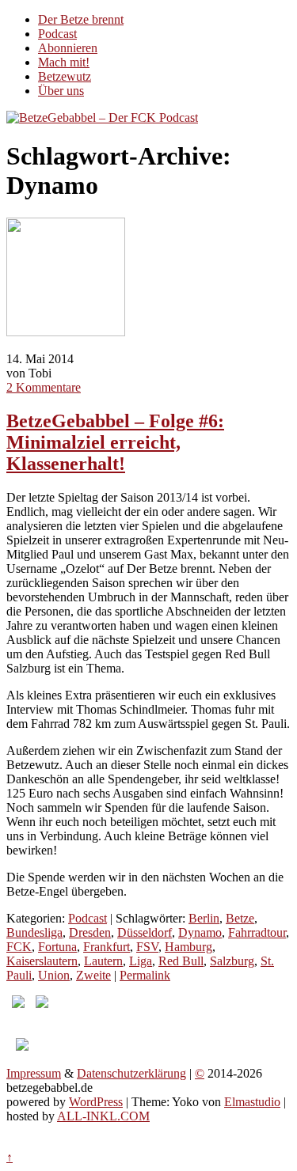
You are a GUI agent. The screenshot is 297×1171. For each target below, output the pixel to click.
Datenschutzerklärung (131, 1073)
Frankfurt (106, 946)
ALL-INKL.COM (103, 1116)
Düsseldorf (144, 932)
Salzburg (232, 961)
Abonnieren (67, 48)
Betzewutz (64, 76)
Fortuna (57, 946)
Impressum (33, 1073)
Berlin (203, 918)
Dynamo (200, 932)
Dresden (90, 932)
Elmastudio (252, 1101)
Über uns (61, 90)
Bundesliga (34, 932)
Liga (140, 961)
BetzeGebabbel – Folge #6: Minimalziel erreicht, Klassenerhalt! (115, 442)
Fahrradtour (257, 932)
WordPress (96, 1101)
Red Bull (181, 961)
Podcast (57, 33)
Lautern (103, 961)
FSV (147, 946)
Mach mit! (63, 62)
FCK (19, 946)
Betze (240, 918)
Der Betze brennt (81, 19)
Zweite (93, 975)
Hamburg (188, 946)
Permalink (145, 975)
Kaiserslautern (42, 961)
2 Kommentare (43, 387)
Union (54, 975)
